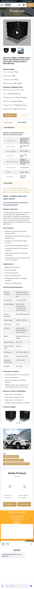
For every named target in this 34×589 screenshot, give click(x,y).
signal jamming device (11, 456)
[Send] (31, 586)
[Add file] (2, 586)
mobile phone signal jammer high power (16, 464)
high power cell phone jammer (13, 460)
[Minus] (31, 544)
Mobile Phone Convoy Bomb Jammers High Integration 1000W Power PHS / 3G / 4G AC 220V (9, 497)
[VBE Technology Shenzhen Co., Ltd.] (8, 5)
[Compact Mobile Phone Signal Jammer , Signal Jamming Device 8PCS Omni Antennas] (24, 486)
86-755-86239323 (27, 1)
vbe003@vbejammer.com (10, 1)
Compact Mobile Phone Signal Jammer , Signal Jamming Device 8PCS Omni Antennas (23, 497)
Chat (30, 5)
